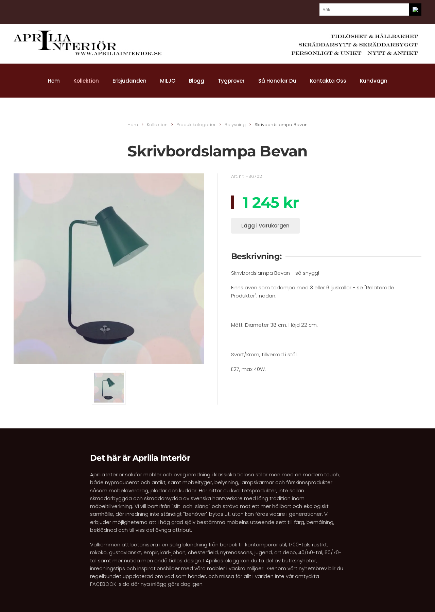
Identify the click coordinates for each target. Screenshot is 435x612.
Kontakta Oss (328, 80)
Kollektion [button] (86, 80)
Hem (54, 80)
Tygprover (231, 80)
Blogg (196, 80)
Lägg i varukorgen (265, 225)
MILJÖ (167, 80)
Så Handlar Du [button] (277, 80)
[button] (109, 388)
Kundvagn (373, 80)
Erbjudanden (129, 80)
